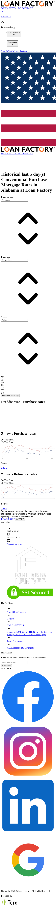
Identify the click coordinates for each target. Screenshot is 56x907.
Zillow (4, 468)
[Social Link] (28, 723)
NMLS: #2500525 (15, 625)
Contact (10, 618)
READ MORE (8, 519)
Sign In (4, 51)
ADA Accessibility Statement (20, 648)
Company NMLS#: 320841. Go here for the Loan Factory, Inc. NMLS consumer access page (29, 633)
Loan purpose (7, 197)
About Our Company (16, 612)
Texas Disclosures (15, 641)
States (3, 317)
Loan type (5, 257)
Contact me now (14, 544)
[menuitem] (14, 34)
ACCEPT (20, 519)
